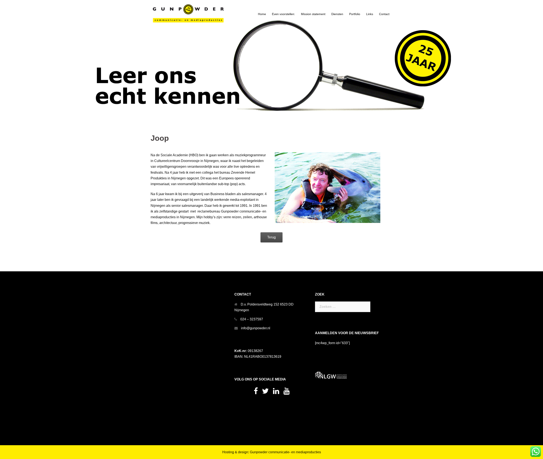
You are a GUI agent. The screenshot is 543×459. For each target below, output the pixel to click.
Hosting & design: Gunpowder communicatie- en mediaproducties (271, 452)
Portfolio (354, 14)
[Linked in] (276, 392)
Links (369, 14)
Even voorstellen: (283, 14)
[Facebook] (256, 392)
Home (262, 14)
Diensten (337, 14)
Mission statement (313, 14)
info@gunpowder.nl (255, 328)
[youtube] (286, 392)
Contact (384, 14)
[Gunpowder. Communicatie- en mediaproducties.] (189, 14)
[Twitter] (265, 392)
